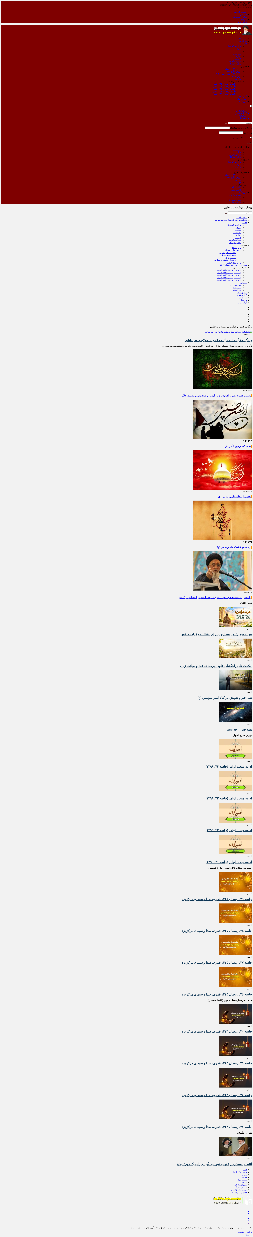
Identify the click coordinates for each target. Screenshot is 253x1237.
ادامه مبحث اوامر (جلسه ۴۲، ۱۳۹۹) (229, 830)
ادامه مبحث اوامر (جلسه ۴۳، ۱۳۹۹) (229, 798)
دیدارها (238, 56)
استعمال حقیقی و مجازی (225, 260)
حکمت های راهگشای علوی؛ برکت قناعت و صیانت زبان (216, 666)
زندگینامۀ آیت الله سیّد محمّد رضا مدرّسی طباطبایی (218, 340)
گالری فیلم (242, 96)
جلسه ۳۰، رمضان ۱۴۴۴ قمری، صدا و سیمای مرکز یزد (217, 1031)
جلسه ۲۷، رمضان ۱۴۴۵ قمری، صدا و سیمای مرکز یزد (217, 962)
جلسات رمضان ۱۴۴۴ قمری (224, 86)
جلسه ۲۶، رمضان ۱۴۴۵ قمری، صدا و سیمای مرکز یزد (217, 994)
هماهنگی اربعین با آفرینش (238, 446)
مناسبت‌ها (237, 288)
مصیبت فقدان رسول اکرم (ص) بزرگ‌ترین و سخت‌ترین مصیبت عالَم (216, 395)
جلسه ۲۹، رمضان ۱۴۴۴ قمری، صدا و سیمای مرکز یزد (217, 1063)
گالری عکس (241, 99)
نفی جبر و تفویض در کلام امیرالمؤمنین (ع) (225, 697)
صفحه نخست (241, 39)
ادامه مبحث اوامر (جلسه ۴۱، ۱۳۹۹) (229, 862)
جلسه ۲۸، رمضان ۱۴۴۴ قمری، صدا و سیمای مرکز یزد (217, 1095)
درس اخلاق (236, 76)
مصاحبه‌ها (237, 54)
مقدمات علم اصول (228, 252)
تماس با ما (242, 22)
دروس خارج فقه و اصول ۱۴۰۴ (228, 74)
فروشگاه (243, 101)
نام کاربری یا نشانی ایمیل (241, 128)
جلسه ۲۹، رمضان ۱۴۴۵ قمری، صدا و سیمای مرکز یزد (217, 899)
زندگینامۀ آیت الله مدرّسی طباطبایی (231, 220)
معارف (238, 79)
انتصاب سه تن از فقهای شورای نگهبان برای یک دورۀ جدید (214, 1164)
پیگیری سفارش (240, 17)
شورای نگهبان (235, 61)
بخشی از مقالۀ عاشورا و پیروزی (234, 496)
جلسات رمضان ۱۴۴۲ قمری (224, 91)
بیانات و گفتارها (234, 46)
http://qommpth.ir (245, 1232)
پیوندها (244, 19)
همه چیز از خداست (239, 729)
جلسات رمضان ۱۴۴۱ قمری (224, 94)
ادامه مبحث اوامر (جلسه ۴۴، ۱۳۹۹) (229, 766)
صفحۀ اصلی (241, 217)
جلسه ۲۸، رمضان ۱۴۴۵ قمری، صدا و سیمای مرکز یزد (217, 930)
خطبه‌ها (238, 51)
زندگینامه (243, 41)
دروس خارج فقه (234, 71)
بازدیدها (238, 59)
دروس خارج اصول (233, 69)
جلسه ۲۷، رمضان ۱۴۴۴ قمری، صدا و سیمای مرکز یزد (217, 1127)
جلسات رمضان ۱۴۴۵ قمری (224, 84)
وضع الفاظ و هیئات (228, 255)
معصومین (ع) (235, 285)
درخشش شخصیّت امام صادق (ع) (234, 547)
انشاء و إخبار (230, 257)
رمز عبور (248, 133)
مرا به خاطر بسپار (241, 138)
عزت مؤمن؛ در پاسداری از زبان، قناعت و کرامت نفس (216, 634)
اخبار (244, 44)
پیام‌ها (239, 49)
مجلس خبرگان (235, 64)
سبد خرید (243, 14)
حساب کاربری (240, 12)
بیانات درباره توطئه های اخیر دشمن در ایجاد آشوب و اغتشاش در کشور (215, 597)
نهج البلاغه (237, 290)
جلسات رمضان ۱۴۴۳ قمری (224, 89)
